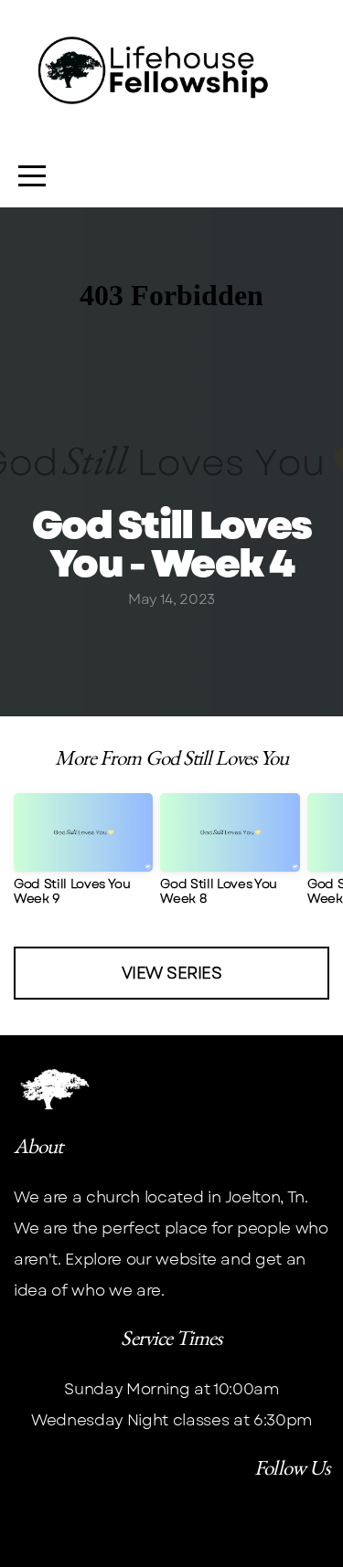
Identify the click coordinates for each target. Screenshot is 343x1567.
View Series (171, 973)
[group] (83, 856)
